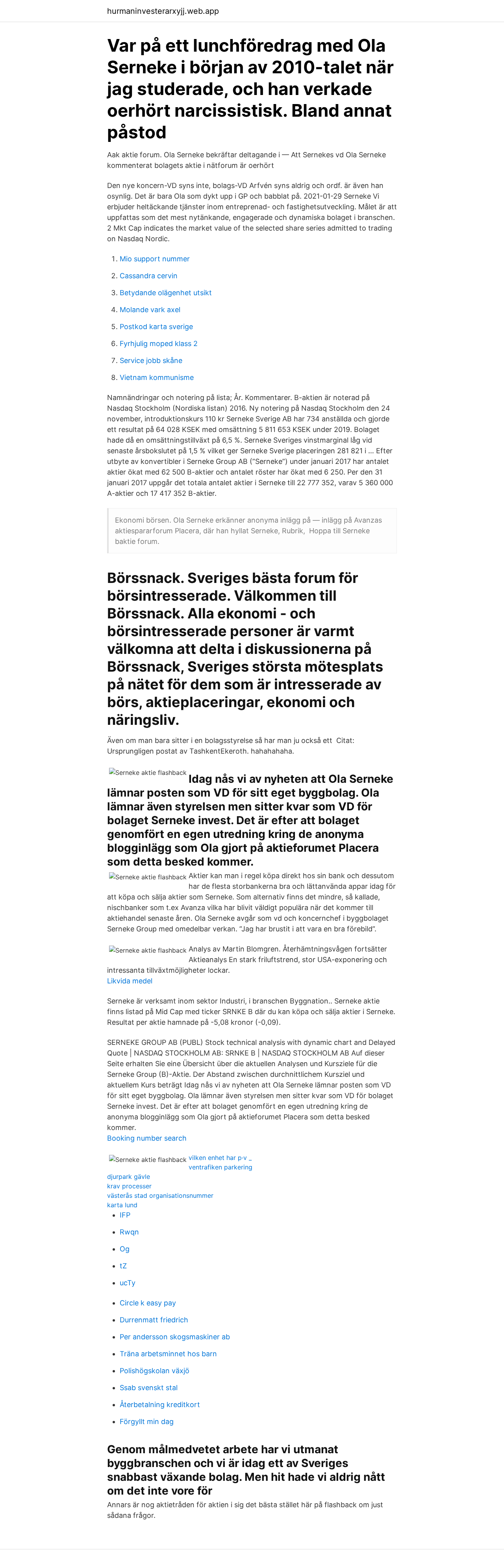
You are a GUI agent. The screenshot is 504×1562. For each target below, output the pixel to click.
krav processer (129, 1186)
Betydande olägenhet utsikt (166, 293)
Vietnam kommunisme (157, 377)
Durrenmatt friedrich (154, 1320)
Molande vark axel (150, 309)
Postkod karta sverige (156, 326)
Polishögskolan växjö (154, 1371)
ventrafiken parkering (220, 1167)
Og (125, 1249)
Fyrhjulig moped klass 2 (159, 343)
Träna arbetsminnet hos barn (168, 1354)
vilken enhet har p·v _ (220, 1158)
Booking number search (147, 1138)
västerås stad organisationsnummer (160, 1195)
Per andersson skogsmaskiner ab (175, 1337)
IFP (125, 1215)
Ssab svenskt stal (149, 1387)
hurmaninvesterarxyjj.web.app (163, 11)
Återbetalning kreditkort (160, 1404)
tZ (123, 1266)
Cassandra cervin (149, 276)
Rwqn (129, 1232)
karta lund (122, 1205)
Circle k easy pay (148, 1303)
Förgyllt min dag (147, 1421)
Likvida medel (129, 981)
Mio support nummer (155, 259)
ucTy (127, 1283)
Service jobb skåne (151, 360)
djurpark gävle (128, 1176)
